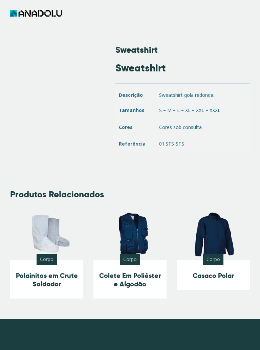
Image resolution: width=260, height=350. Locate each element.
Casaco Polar (213, 275)
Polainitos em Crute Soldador (47, 279)
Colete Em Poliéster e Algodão (130, 279)
